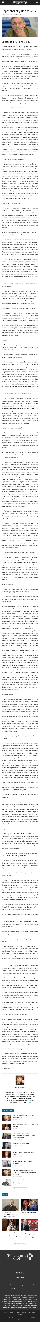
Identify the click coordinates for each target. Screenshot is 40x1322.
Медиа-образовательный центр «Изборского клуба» (20, 1285)
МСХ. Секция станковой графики (20, 1289)
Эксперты (23, 1312)
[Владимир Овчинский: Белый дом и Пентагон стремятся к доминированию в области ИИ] (6, 1172)
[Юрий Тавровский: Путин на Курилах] (29, 1205)
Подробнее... (29, 1102)
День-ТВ (20, 1281)
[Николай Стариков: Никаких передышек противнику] (6, 1182)
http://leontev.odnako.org (20, 1090)
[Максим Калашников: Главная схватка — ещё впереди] (6, 1127)
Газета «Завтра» (20, 1277)
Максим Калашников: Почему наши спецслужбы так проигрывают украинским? (10, 1235)
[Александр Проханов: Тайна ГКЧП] (6, 1145)
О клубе (6, 1312)
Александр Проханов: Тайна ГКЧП (22, 1143)
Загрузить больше (19, 1189)
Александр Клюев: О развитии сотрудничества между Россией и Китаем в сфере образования (25, 1135)
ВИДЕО (5, 1195)
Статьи (17, 7)
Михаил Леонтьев (6, 14)
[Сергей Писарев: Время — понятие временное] (6, 1163)
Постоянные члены (15, 1312)
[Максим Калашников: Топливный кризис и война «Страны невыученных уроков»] (10, 1205)
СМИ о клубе (31, 1312)
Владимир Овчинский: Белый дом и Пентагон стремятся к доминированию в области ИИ (24, 1172)
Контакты (20, 1314)
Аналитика (10, 7)
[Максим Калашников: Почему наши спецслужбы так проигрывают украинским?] (10, 1225)
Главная (4, 7)
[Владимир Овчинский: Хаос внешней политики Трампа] (6, 1118)
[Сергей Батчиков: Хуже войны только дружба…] (6, 1154)
